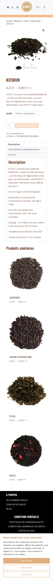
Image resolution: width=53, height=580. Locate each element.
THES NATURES (22, 136)
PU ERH (12, 416)
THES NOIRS (33, 136)
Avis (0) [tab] (12, 154)
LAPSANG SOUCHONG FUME (20, 357)
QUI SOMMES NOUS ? (17, 500)
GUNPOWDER (14, 297)
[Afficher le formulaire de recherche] (17, 7)
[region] (26, 556)
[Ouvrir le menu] (44, 7)
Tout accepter (26, 560)
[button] (43, 30)
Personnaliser (26, 567)
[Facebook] (8, 7)
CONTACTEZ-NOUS (16, 504)
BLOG (9, 508)
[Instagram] (12, 7)
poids (9, 113)
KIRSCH (12, 475)
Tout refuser (26, 574)
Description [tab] (14, 144)
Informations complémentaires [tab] (23, 149)
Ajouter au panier (26, 125)
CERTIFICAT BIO (27, 530)
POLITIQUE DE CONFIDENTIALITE (26, 522)
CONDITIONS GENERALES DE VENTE (26, 526)
